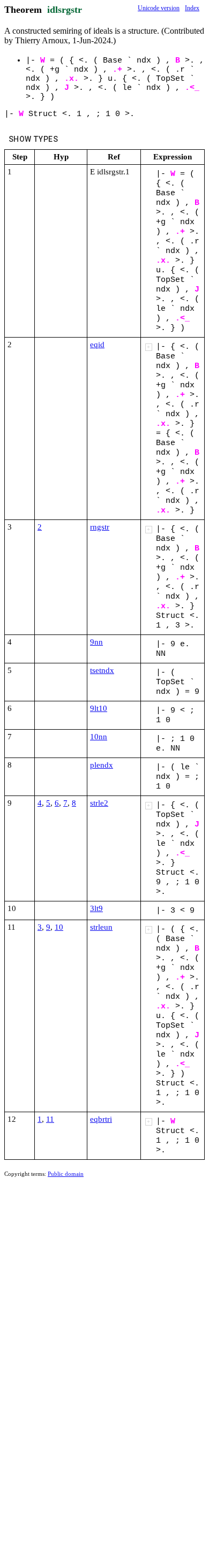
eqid (97, 344)
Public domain (66, 1174)
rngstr (99, 527)
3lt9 (96, 908)
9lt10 (98, 708)
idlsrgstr (64, 9)
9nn (96, 642)
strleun (101, 927)
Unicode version (159, 8)
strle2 (99, 803)
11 (50, 1119)
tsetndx (102, 670)
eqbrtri (101, 1119)
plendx (101, 765)
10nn (98, 736)
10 (59, 927)
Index (192, 8)
